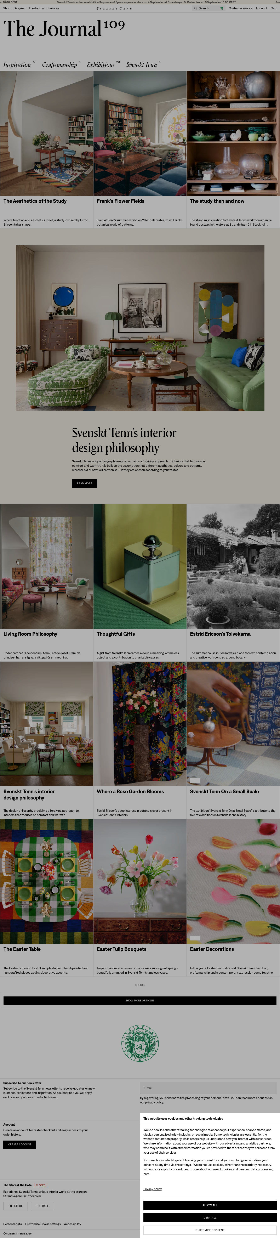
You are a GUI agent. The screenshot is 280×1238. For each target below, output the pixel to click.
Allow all (209, 1205)
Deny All (210, 1217)
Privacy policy (152, 1189)
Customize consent (209, 1230)
